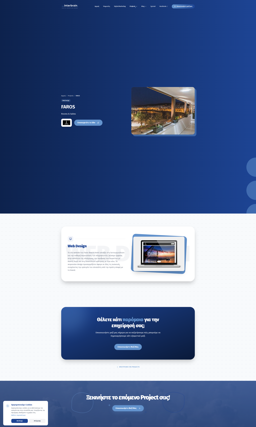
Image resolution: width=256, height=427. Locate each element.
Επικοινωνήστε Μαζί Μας (128, 347)
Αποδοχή (19, 421)
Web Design (65, 100)
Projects (132, 6)
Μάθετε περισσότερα (18, 415)
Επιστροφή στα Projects (129, 367)
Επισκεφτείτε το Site (86, 123)
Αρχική (63, 96)
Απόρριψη (37, 421)
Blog (142, 6)
